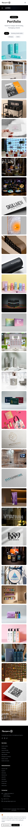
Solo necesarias (6, 825)
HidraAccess (4, 775)
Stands (17, 36)
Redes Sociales (5, 758)
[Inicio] (2, 8)
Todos (6, 33)
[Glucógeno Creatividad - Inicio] (6, 3)
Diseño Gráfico (5, 746)
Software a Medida (6, 752)
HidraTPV (4, 777)
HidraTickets (4, 781)
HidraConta (4, 785)
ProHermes (4, 783)
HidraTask (4, 773)
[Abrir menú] (25, 2)
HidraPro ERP (4, 768)
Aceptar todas (16, 825)
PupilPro (3, 770)
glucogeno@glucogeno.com (10, 801)
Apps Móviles (4, 754)
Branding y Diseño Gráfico (17, 33)
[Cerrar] (21, 825)
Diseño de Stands (5, 760)
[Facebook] (2, 738)
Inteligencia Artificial (6, 756)
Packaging (11, 36)
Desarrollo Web (5, 750)
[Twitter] (7, 738)
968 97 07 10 (6, 799)
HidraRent (4, 779)
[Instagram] (4, 738)
